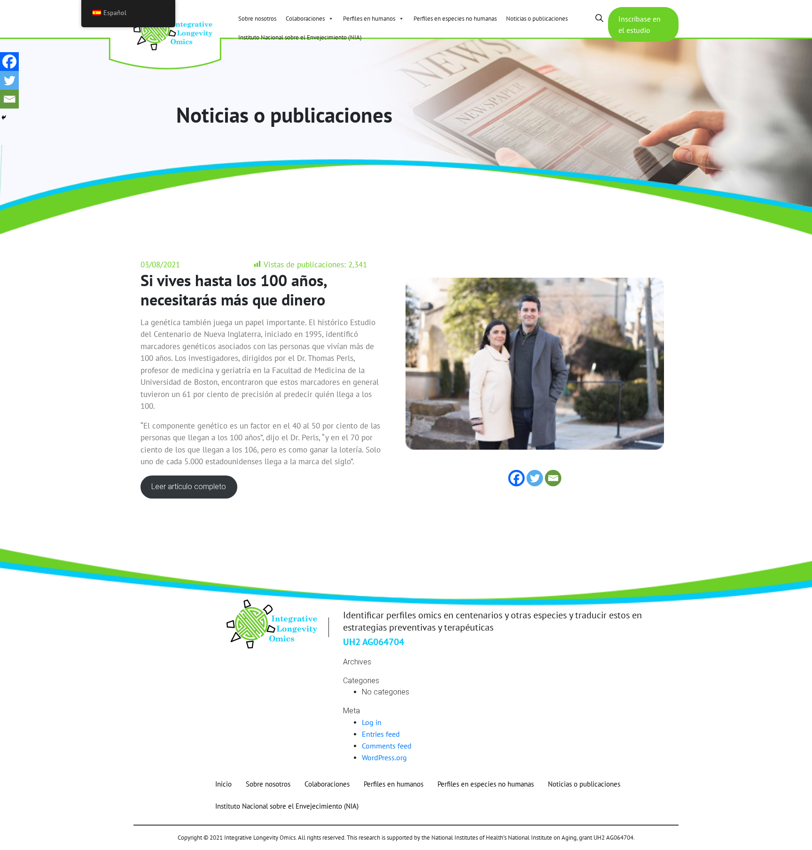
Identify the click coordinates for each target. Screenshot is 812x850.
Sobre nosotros (257, 19)
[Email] (9, 99)
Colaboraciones (305, 19)
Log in (372, 722)
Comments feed (387, 745)
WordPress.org (384, 757)
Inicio (223, 784)
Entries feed (381, 734)
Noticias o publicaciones (537, 19)
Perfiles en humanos (369, 19)
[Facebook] (9, 61)
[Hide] (4, 117)
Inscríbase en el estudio (639, 24)
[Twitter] (9, 80)
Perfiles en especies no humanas (455, 19)
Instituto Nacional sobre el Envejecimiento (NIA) (300, 37)
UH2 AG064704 (373, 642)
